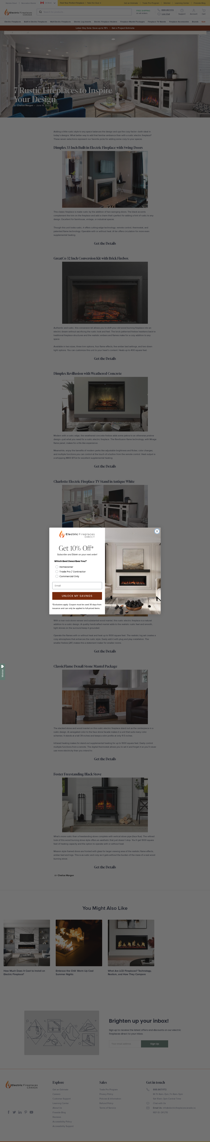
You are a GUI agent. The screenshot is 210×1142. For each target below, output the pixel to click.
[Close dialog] (157, 531)
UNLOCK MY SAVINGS (77, 596)
